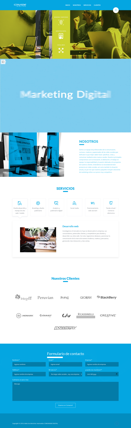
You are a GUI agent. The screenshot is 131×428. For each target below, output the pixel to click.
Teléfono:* (15, 370)
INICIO (67, 5)
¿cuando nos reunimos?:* (93, 370)
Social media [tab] (74, 208)
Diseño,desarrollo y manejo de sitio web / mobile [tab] (20, 210)
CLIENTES (97, 5)
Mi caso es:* (53, 370)
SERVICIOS (87, 5)
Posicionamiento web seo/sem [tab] (92, 209)
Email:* (51, 360)
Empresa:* (88, 360)
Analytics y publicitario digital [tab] (56, 209)
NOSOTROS (77, 5)
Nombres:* (16, 360)
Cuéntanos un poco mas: (20, 380)
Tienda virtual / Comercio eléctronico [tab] (111, 210)
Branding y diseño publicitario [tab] (38, 209)
